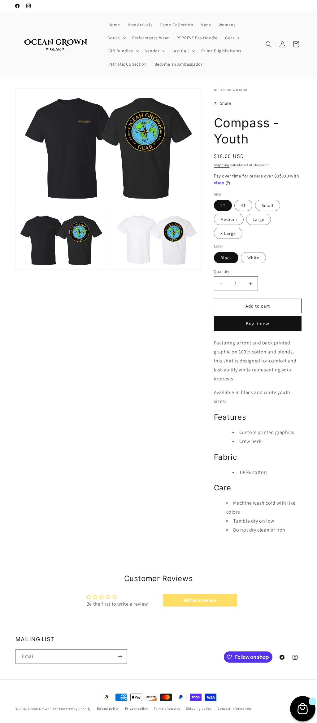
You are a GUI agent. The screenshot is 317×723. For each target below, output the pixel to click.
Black (226, 258)
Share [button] (226, 103)
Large (258, 219)
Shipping (222, 165)
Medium (228, 219)
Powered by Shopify (75, 709)
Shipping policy (199, 708)
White (253, 258)
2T (222, 205)
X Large (228, 233)
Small (268, 205)
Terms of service (167, 708)
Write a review (200, 600)
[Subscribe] (120, 656)
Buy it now (257, 323)
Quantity (221, 271)
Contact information (234, 708)
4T (243, 205)
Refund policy (108, 708)
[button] (116, 37)
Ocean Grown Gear (43, 709)
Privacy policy (136, 708)
